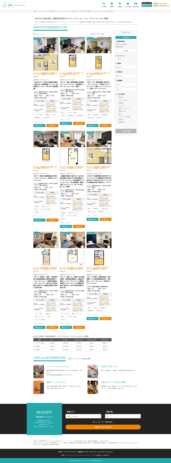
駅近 (120, 114)
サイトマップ (73, 455)
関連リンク (64, 455)
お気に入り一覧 (147, 3)
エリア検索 (104, 6)
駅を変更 (126, 50)
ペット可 (121, 105)
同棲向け (121, 103)
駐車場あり (122, 122)
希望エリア (71, 411)
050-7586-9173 (162, 5)
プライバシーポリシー (84, 455)
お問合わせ (40, 125)
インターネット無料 (124, 116)
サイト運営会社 (97, 455)
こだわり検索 (128, 6)
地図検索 (120, 6)
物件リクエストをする (103, 427)
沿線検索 (112, 6)
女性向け (121, 97)
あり (119, 59)
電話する (53, 125)
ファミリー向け (123, 100)
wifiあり (121, 119)
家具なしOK (122, 111)
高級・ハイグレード (124, 108)
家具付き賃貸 (136, 6)
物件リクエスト (147, 6)
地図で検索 (127, 32)
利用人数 (109, 411)
